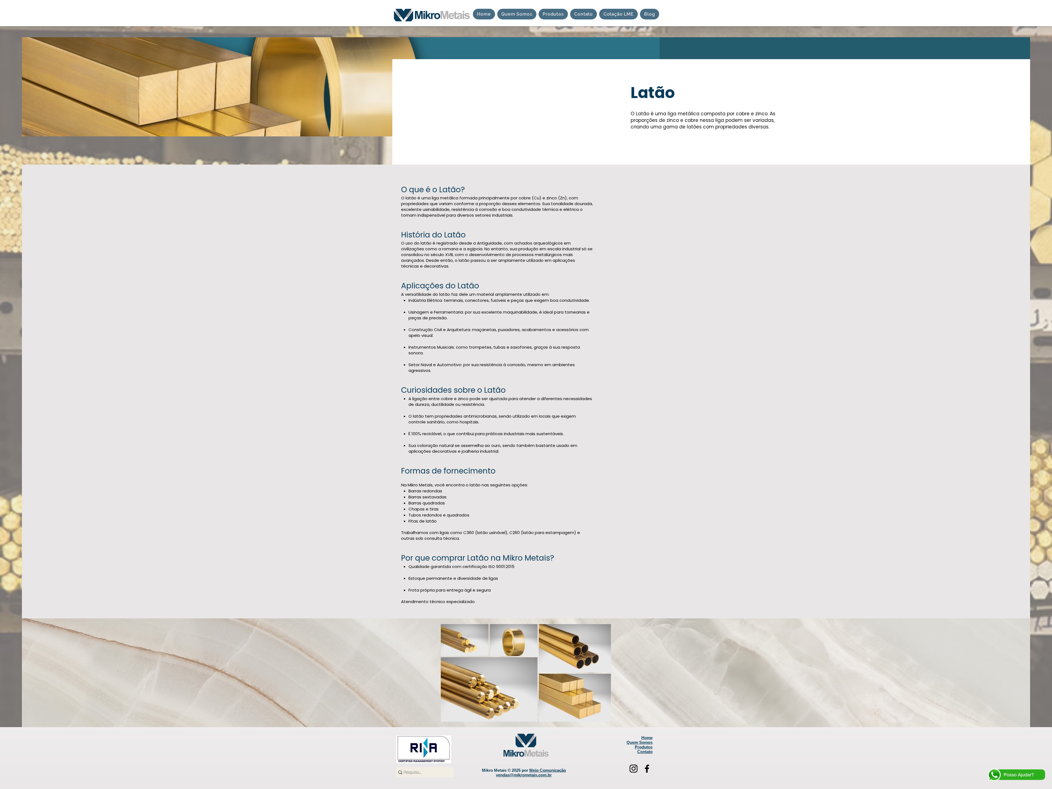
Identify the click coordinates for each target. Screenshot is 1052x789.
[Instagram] (633, 768)
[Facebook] (647, 768)
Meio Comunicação (547, 770)
